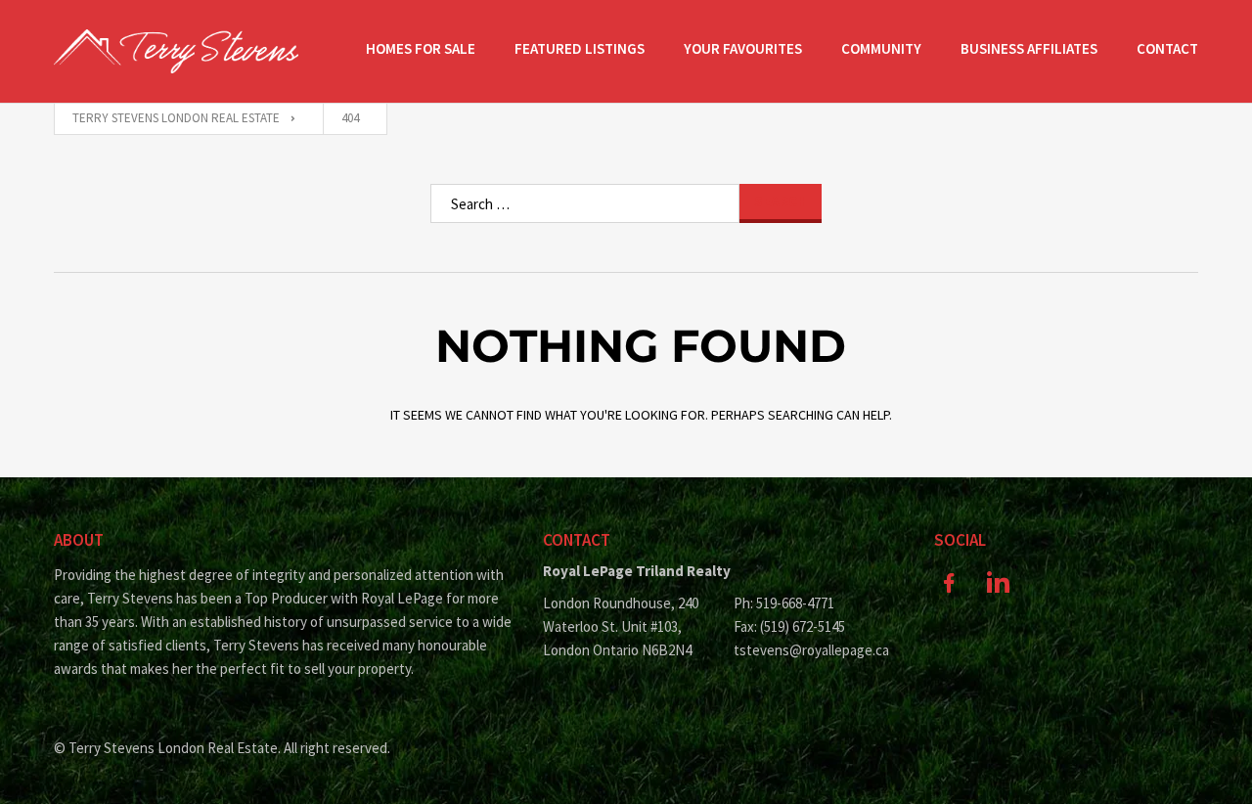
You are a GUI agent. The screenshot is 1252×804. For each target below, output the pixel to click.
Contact (1167, 48)
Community (881, 48)
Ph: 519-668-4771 (784, 603)
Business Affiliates (1029, 48)
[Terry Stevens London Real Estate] (176, 51)
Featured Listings (579, 48)
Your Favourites (743, 48)
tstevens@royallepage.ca (811, 650)
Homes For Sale (420, 48)
